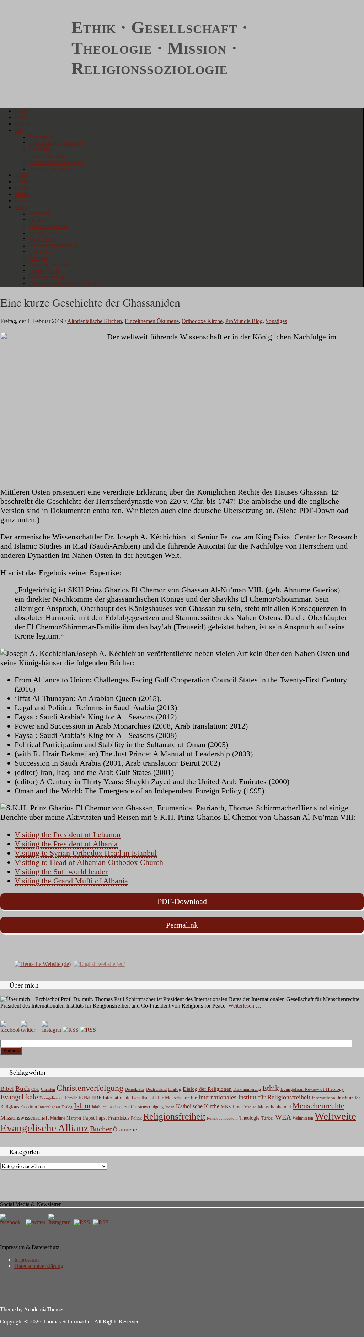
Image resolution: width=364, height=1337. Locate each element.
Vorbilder (39, 213)
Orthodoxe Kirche (202, 321)
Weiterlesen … (244, 1006)
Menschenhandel (274, 1106)
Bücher (23, 188)
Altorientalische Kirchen (94, 321)
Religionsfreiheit (174, 1116)
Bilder (21, 207)
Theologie (249, 1118)
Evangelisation (51, 1098)
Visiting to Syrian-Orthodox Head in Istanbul (86, 853)
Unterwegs (41, 252)
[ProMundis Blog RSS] (88, 1030)
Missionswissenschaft (24, 1118)
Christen (48, 1089)
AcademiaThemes (44, 1309)
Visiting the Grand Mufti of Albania (71, 880)
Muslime (57, 1118)
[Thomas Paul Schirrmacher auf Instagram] (51, 1030)
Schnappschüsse (47, 277)
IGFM (84, 1097)
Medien (250, 1107)
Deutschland (156, 1089)
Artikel (22, 181)
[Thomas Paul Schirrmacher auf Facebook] (10, 1030)
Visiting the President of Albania (66, 843)
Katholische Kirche (197, 1106)
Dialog (174, 1089)
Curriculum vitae (47, 156)
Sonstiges (276, 321)
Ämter (22, 175)
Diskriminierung (247, 1089)
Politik (136, 1118)
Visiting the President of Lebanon (68, 834)
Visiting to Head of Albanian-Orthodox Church (89, 862)
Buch (22, 1088)
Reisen (22, 124)
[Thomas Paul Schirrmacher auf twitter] (30, 1030)
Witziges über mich (50, 264)
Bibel (7, 1088)
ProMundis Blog (244, 321)
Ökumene (125, 1129)
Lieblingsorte (43, 232)
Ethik (270, 1088)
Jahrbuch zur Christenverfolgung (136, 1107)
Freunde (38, 220)
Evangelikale (19, 1097)
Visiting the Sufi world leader (61, 871)
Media (22, 194)
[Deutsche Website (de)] (43, 963)
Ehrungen (40, 149)
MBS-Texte (232, 1106)
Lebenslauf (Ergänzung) (56, 143)
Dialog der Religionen (207, 1089)
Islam (82, 1105)
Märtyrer (73, 1118)
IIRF (96, 1097)
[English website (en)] (99, 963)
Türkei (267, 1118)
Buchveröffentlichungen (56, 162)
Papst (89, 1118)
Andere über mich (49, 168)
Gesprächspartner (48, 226)
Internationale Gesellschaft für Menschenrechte (150, 1097)
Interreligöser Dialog (55, 1107)
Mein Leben (42, 239)
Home (21, 111)
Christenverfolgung (90, 1088)
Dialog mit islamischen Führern (64, 284)
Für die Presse (44, 271)
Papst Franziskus (112, 1118)
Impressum (26, 1260)
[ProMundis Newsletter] (71, 1030)
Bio (19, 130)
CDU (35, 1089)
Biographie (41, 136)
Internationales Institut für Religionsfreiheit (254, 1097)
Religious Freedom (222, 1118)
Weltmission (303, 1118)
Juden (170, 1107)
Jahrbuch (99, 1107)
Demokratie (134, 1089)
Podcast (23, 200)
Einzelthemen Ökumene (152, 321)
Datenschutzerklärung (38, 1266)
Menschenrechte (318, 1105)
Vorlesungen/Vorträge (53, 245)
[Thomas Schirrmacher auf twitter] (36, 1222)
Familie (71, 1098)
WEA (283, 1117)
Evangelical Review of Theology (312, 1089)
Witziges (38, 258)
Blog (20, 117)
